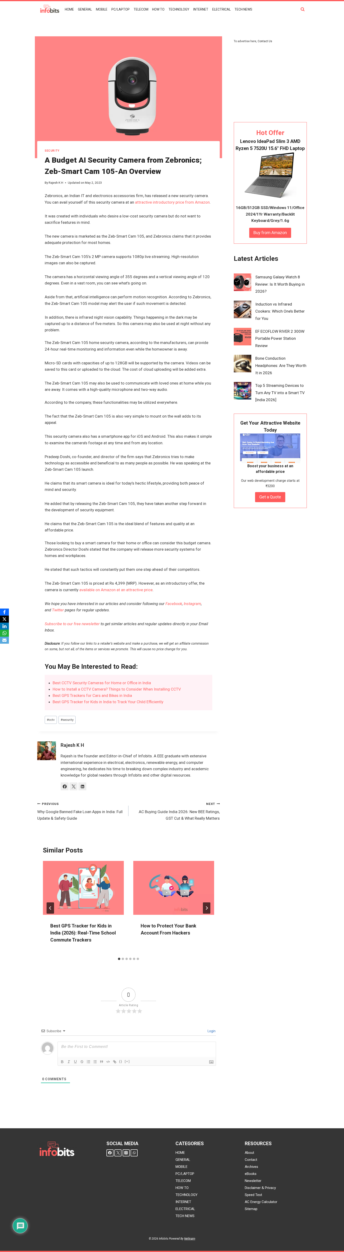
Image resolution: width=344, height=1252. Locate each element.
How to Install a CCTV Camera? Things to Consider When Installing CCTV (117, 689)
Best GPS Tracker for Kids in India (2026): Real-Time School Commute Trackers (83, 933)
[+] (127, 1061)
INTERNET (200, 9)
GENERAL (85, 9)
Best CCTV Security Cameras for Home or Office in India (102, 682)
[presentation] (83, 888)
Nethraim (189, 1238)
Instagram (192, 603)
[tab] (119, 959)
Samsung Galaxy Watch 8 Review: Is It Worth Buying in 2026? (280, 284)
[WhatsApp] (134, 1152)
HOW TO (158, 9)
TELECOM (141, 9)
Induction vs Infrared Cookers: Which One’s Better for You (280, 311)
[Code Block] (108, 1062)
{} (120, 1061)
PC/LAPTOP (120, 9)
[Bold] (62, 1062)
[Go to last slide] (50, 908)
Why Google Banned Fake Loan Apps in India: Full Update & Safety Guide (80, 811)
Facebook (173, 603)
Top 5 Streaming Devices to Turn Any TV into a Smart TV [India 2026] (280, 392)
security (52, 150)
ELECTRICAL (221, 9)
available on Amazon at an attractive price (116, 589)
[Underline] (75, 1062)
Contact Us (265, 41)
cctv (51, 719)
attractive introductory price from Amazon (172, 202)
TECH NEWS (243, 9)
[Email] (4, 640)
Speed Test (253, 1195)
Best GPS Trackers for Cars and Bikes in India (92, 695)
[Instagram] (126, 1152)
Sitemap (251, 1209)
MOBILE (101, 9)
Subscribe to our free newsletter (72, 623)
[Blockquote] (101, 1062)
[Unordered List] (95, 1062)
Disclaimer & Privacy (260, 1188)
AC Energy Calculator (261, 1202)
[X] (4, 619)
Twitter (58, 610)
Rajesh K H (56, 182)
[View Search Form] (302, 9)
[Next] (206, 908)
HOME (69, 9)
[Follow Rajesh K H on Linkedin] (82, 786)
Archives (251, 1167)
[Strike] (82, 1062)
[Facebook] (109, 1152)
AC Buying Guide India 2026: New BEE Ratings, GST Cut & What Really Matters (179, 811)
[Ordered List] (88, 1062)
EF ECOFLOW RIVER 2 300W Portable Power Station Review (279, 338)
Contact (251, 1160)
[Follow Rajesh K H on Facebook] (65, 786)
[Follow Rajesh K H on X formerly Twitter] (73, 786)
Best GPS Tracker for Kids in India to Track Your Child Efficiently (108, 701)
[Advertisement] (270, 83)
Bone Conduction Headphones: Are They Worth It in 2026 (280, 365)
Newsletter (253, 1181)
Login (211, 1031)
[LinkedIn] (4, 626)
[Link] (114, 1062)
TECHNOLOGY (178, 9)
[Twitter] (117, 1152)
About (249, 1153)
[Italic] (69, 1062)
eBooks (250, 1174)
